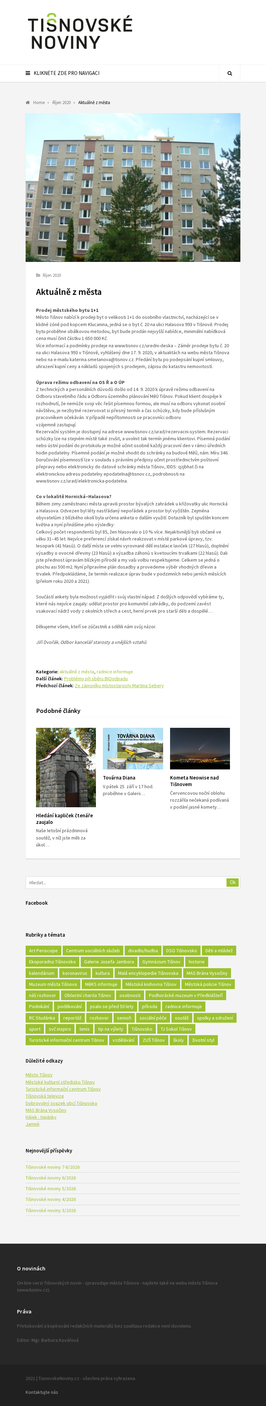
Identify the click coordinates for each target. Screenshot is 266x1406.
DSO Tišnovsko (181, 950)
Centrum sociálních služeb (93, 950)
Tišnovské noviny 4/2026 (51, 1199)
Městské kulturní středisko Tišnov (60, 1082)
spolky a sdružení (215, 1018)
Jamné (32, 1124)
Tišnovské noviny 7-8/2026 (53, 1167)
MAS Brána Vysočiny (207, 973)
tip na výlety (110, 1029)
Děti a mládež (219, 950)
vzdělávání (123, 1040)
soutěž (182, 1018)
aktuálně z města (77, 671)
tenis (84, 1029)
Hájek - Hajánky (41, 1117)
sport (35, 1029)
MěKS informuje (101, 984)
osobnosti (130, 995)
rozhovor (99, 1018)
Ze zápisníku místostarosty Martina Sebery (119, 685)
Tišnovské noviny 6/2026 (51, 1178)
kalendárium (41, 973)
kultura (103, 973)
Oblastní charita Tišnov (87, 995)
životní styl (203, 1040)
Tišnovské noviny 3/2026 (51, 1210)
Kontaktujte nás (42, 1392)
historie (197, 961)
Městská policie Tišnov (208, 984)
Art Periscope (43, 950)
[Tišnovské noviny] (80, 50)
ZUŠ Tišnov (154, 1040)
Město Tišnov (39, 1075)
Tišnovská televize (45, 1096)
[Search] (229, 73)
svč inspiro (60, 1029)
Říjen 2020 (52, 275)
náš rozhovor (42, 995)
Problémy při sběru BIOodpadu (96, 678)
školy (178, 1040)
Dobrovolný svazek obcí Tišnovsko (61, 1103)
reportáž (72, 1018)
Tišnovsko (142, 1029)
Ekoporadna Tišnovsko (52, 961)
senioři (124, 1018)
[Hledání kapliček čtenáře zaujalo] (66, 767)
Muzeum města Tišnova (53, 984)
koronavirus (75, 973)
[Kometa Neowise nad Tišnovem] (200, 748)
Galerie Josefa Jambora (109, 961)
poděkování (69, 1006)
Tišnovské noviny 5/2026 (51, 1188)
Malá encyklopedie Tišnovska (148, 973)
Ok (233, 882)
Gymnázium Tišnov (161, 961)
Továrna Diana (119, 777)
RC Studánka (42, 1018)
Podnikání (39, 1006)
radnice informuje (115, 671)
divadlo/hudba (143, 950)
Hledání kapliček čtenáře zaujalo (64, 818)
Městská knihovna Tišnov (151, 984)
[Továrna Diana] (133, 748)
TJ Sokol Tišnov (176, 1029)
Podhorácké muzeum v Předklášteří (186, 995)
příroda (149, 1006)
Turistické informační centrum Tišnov (66, 1040)
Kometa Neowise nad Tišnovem (194, 780)
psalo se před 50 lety (112, 1006)
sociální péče (153, 1018)
